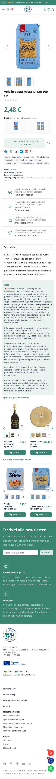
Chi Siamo (7, 740)
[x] (16, 151)
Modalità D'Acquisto (11, 715)
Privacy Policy (9, 689)
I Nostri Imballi (9, 748)
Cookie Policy (9, 694)
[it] (12, 9)
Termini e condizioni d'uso (14, 731)
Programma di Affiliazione (15, 700)
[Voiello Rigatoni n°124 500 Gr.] (41, 479)
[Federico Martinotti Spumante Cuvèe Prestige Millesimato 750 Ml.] (15, 416)
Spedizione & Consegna (13, 719)
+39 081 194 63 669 (11, 655)
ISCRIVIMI (46, 552)
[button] (4, 429)
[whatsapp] (11, 151)
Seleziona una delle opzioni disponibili (25, 143)
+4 (49, 497)
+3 (23, 497)
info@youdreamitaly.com (25, 338)
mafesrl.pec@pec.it (10, 773)
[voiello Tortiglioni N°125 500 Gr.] (15, 479)
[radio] (15, 127)
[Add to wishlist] (22, 426)
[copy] (31, 151)
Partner (6, 744)
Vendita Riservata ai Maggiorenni (17, 723)
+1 (49, 435)
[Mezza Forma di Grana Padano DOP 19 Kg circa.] (41, 416)
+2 (18, 435)
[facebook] (5, 151)
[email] (26, 151)
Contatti (7, 706)
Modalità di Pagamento (13, 727)
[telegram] (21, 151)
